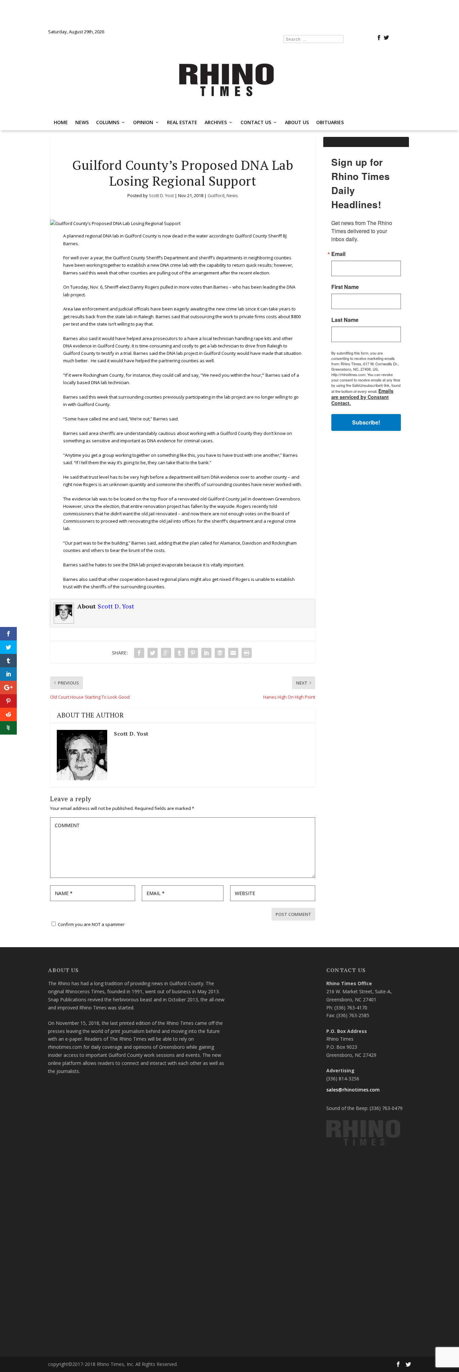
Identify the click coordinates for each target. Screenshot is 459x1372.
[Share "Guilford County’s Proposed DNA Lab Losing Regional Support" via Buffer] (219, 653)
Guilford (216, 195)
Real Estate (182, 122)
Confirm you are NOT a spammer (91, 924)
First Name (345, 287)
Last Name (345, 320)
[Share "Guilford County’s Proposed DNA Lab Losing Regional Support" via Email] (233, 653)
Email (338, 254)
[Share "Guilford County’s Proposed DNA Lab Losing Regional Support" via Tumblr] (179, 653)
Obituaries (330, 122)
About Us (297, 122)
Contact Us (256, 122)
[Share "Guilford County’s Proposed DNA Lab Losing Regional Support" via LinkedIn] (206, 653)
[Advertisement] (366, 543)
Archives (216, 122)
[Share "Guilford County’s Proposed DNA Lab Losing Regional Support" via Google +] (166, 653)
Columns (107, 122)
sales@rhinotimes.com (353, 1089)
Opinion (143, 122)
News (82, 122)
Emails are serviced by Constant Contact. (362, 396)
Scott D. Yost (161, 195)
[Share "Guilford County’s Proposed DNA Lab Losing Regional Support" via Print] (246, 653)
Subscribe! (366, 422)
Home (61, 122)
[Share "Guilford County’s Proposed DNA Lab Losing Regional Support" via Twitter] (152, 653)
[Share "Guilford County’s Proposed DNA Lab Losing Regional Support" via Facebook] (139, 653)
